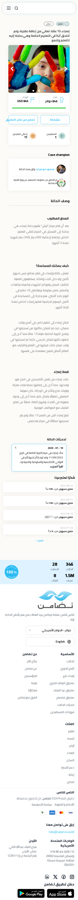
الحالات (70, 661)
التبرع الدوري (67, 668)
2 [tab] (39, 91)
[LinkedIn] (47, 877)
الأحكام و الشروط (64, 804)
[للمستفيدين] (11, 572)
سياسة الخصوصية (42, 804)
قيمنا (34, 683)
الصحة (70, 738)
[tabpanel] (39, 69)
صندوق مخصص (65, 697)
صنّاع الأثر (32, 661)
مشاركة (55, 119)
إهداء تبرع (68, 676)
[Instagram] (72, 877)
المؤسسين (30, 676)
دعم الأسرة (67, 767)
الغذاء (70, 753)
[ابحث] (16, 8)
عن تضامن (31, 668)
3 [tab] (33, 91)
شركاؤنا (32, 690)
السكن (70, 760)
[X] (55, 877)
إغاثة (71, 774)
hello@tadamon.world (61, 832)
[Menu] (8, 8)
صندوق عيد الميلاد (63, 690)
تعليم (71, 731)
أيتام (71, 745)
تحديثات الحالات (65, 705)
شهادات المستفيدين (62, 712)
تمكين (70, 782)
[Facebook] (63, 877)
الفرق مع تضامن (27, 697)
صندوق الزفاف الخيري (61, 683)
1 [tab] (45, 91)
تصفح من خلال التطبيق (21, 119)
